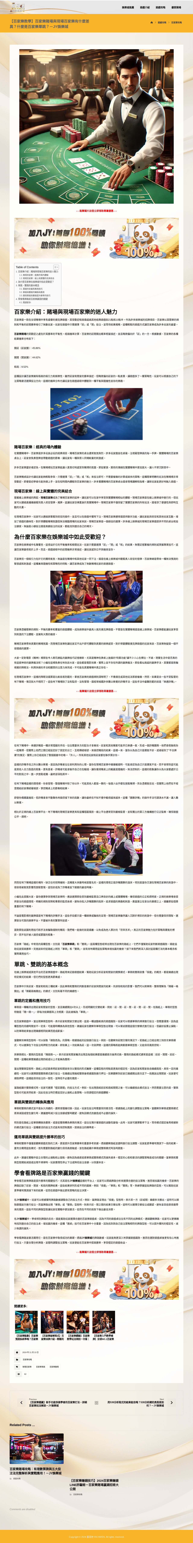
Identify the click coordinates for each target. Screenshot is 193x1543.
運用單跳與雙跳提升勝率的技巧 (36, 295)
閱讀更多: (27, 302)
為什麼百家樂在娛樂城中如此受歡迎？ (36, 282)
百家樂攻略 (27, 1360)
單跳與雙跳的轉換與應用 (33, 292)
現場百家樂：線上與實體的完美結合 (38, 278)
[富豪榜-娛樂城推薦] (18, 7)
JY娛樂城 (75, 1181)
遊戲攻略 (17, 1479)
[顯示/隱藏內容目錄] (54, 267)
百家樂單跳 (68, 944)
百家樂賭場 (20, 334)
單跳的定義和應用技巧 (33, 289)
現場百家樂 (47, 497)
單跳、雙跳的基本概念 (28, 285)
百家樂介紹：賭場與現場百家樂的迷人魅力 (38, 271)
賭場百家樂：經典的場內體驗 (35, 275)
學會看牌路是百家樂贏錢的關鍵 (33, 299)
